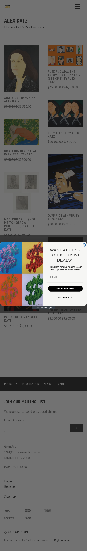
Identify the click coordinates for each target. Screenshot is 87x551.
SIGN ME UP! (65, 288)
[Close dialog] (84, 245)
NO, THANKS (65, 297)
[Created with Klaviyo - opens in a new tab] (43, 307)
